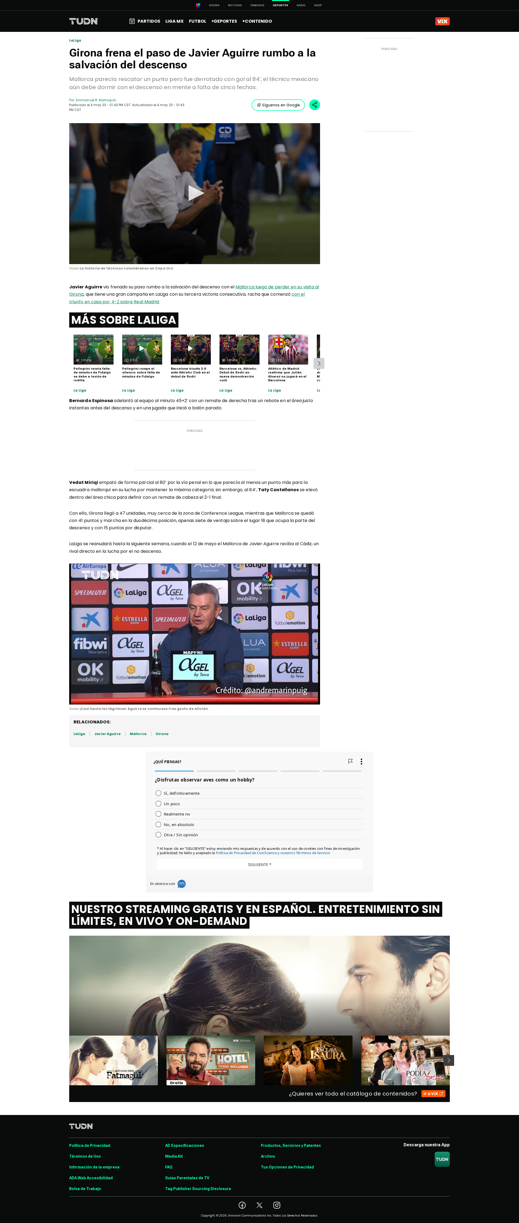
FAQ (168, 1167)
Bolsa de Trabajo (85, 1189)
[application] (194, 193)
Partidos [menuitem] (149, 21)
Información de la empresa (94, 1167)
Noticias (235, 5)
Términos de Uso (85, 1156)
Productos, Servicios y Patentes (291, 1145)
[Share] (314, 104)
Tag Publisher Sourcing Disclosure (198, 1189)
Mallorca (138, 734)
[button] (195, 193)
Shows (214, 5)
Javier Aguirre (107, 734)
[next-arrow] (319, 363)
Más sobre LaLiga (123, 320)
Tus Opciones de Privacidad (287, 1167)
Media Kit (174, 1156)
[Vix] (442, 21)
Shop (318, 5)
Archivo (268, 1156)
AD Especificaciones (184, 1145)
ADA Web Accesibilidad (91, 1178)
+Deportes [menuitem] (224, 21)
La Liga (80, 390)
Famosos (257, 5)
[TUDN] (84, 21)
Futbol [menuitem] (197, 21)
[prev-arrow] (66, 1060)
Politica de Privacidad (89, 1145)
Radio (301, 5)
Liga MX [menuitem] (174, 21)
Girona (162, 734)
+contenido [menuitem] (257, 21)
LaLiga (75, 40)
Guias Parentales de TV (187, 1178)
